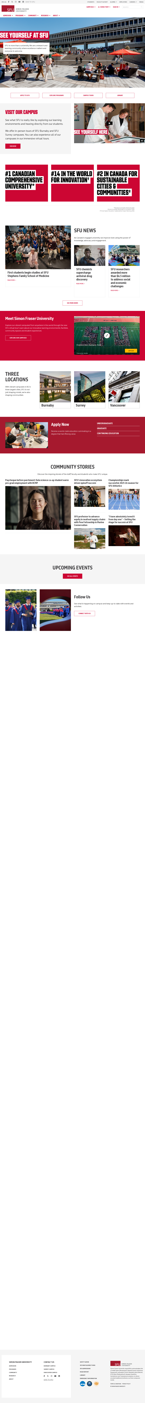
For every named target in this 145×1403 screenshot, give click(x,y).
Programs (19, 16)
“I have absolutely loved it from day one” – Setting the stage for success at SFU (122, 519)
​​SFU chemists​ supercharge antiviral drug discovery (84, 274)
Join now (13, 146)
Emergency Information (88, 1378)
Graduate (102, 428)
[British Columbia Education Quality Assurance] (89, 1383)
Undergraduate (105, 423)
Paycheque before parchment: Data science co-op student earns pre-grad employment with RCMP (37, 481)
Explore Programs (57, 95)
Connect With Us (84, 613)
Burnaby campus (49, 1366)
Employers (123, 2)
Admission (7, 16)
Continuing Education (108, 433)
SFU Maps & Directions (87, 1365)
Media (141, 2)
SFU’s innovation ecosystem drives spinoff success (88, 481)
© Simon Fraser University (117, 1386)
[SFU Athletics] (82, 1383)
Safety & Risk (84, 1362)
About (55, 16)
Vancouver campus (50, 1372)
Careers (133, 2)
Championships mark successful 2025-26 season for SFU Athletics (123, 482)
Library (120, 95)
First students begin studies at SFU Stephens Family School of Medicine (28, 274)
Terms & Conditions (115, 1384)
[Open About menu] (59, 15)
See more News (72, 303)
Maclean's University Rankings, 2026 (124, 207)
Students (90, 2)
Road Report (84, 1372)
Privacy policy (126, 1384)
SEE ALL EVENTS (72, 576)
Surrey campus (49, 1369)
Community (32, 16)
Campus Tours (88, 95)
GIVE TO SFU (30, 2)
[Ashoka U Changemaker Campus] (96, 1383)
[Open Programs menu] (25, 15)
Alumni (113, 2)
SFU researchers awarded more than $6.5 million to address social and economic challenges (120, 277)
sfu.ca (4, 2)
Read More (11, 280)
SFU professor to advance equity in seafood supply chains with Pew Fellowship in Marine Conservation (89, 521)
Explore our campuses (18, 338)
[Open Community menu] (38, 15)
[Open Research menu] (50, 15)
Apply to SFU (25, 95)
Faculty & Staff (102, 2)
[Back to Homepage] (15, 8)
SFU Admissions (85, 1368)
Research (44, 16)
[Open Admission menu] (12, 15)
